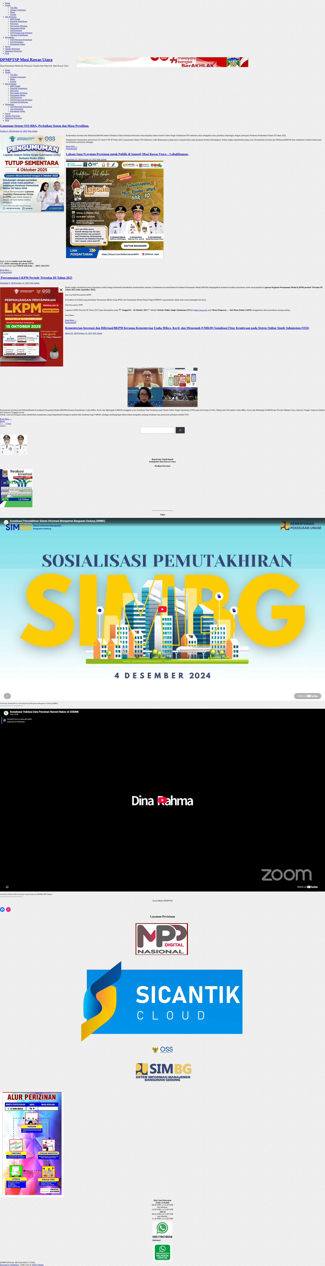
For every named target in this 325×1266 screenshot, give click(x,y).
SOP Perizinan (16, 30)
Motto (12, 12)
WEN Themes (38, 1265)
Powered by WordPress (9, 1265)
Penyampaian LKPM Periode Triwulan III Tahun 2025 (36, 277)
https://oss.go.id (200, 310)
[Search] (180, 430)
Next (9, 423)
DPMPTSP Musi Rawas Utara (26, 59)
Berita (2, 421)
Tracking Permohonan (19, 35)
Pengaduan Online (17, 44)
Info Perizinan (10, 17)
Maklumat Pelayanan (13, 51)
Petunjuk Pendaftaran (18, 21)
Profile (7, 5)
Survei (7, 46)
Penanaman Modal (17, 28)
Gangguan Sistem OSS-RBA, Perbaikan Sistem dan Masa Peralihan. (44, 125)
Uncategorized (6, 272)
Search (2, 426)
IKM (7, 53)
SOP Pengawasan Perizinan (21, 33)
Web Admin (32, 131)
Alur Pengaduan (16, 42)
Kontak (13, 14)
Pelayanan (14, 24)
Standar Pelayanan (12, 49)
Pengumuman (71, 149)
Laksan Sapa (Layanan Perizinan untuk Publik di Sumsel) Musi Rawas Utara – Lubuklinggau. (127, 154)
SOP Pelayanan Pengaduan (21, 40)
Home (7, 3)
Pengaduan (9, 37)
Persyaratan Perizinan (18, 26)
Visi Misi (13, 8)
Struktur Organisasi (18, 10)
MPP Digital (15, 19)
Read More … (72, 146)
